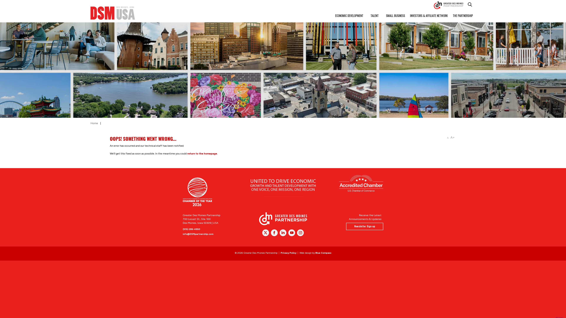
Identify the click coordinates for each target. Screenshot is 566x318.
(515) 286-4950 (191, 229)
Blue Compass (323, 252)
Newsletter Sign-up (364, 226)
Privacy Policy (288, 252)
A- (448, 138)
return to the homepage (202, 153)
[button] (469, 4)
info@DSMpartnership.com (198, 234)
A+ (452, 137)
